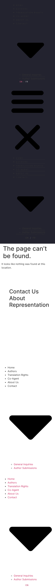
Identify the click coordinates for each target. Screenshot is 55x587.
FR (27, 81)
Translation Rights (29, 12)
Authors (22, 9)
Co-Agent (22, 16)
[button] (27, 119)
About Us (22, 20)
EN (21, 81)
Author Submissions (33, 78)
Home (19, 5)
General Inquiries (31, 74)
